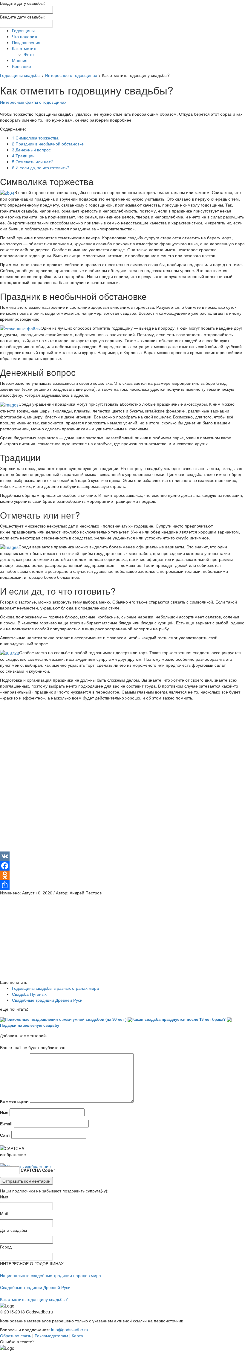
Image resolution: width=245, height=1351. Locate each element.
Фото (29, 54)
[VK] (122, 856)
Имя (4, 1112)
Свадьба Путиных (29, 994)
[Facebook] (122, 866)
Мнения (19, 60)
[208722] (9, 652)
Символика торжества (35, 138)
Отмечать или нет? (32, 162)
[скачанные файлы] (20, 328)
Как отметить (24, 48)
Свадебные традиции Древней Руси (47, 1000)
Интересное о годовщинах (71, 75)
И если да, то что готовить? (40, 167)
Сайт (5, 1135)
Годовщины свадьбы (20, 75)
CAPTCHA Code (37, 1170)
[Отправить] (122, 885)
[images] (9, 404)
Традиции (23, 156)
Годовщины (23, 30)
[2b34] (7, 192)
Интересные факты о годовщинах (33, 102)
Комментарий (14, 1101)
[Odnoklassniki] (122, 875)
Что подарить (25, 36)
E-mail (6, 1124)
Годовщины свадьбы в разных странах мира (55, 988)
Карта (77, 1335)
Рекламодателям (51, 1335)
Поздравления (26, 42)
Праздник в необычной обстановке (48, 144)
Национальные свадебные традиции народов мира (50, 1275)
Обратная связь (15, 1335)
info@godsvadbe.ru (69, 1330)
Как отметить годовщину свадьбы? (34, 1299)
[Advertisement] (122, 778)
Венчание (21, 66)
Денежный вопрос (31, 150)
